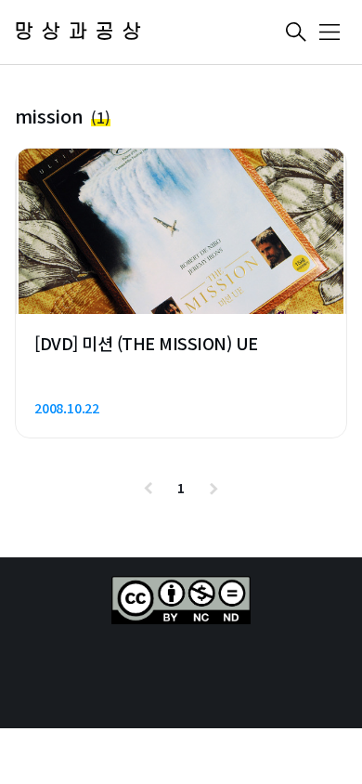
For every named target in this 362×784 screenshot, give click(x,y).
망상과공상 (82, 32)
